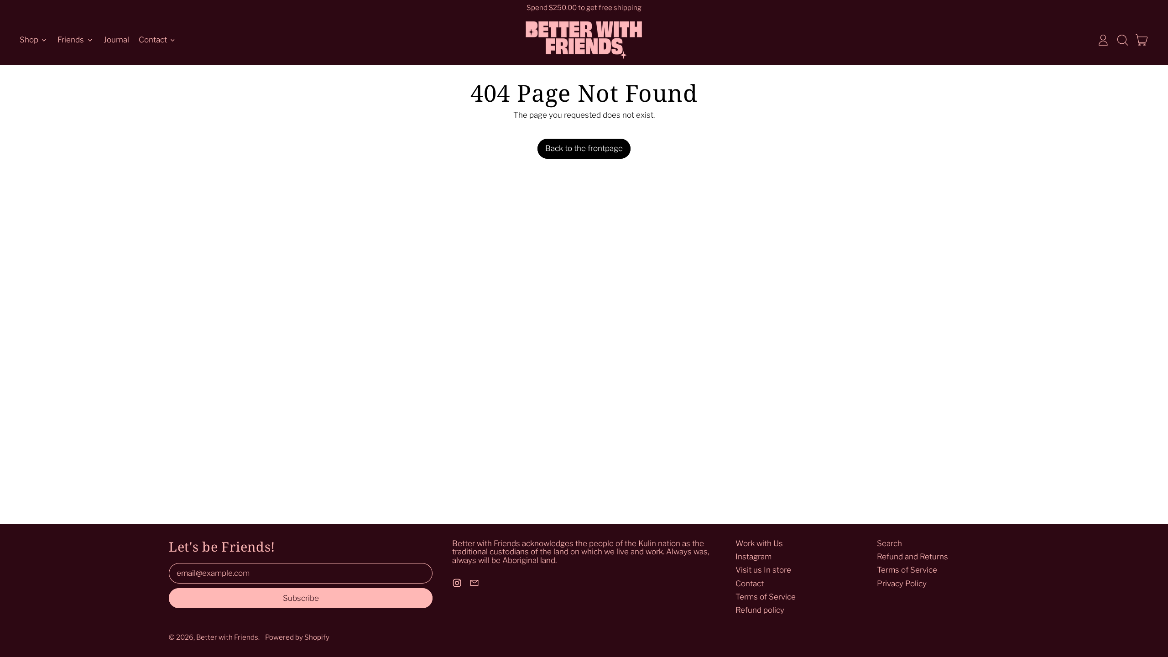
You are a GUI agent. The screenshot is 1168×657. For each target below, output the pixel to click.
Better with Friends (227, 637)
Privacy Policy (902, 583)
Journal (116, 39)
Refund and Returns (912, 556)
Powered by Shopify (297, 637)
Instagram (753, 556)
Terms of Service (765, 596)
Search (889, 543)
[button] (1122, 40)
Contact (749, 583)
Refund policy (759, 610)
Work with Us (759, 543)
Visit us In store (763, 569)
